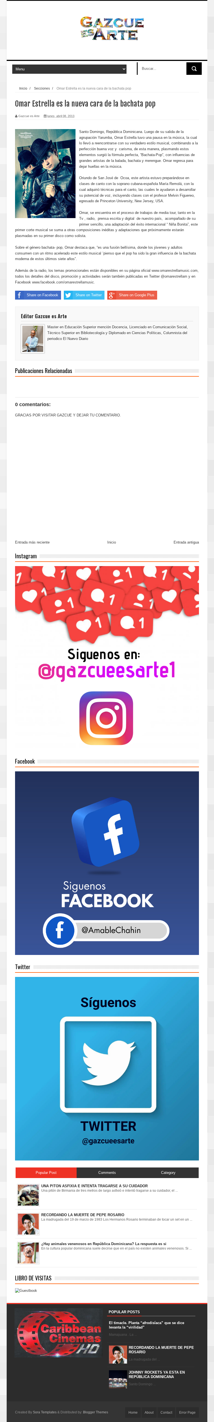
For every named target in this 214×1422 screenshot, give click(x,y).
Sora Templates (45, 1412)
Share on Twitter (89, 295)
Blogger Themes (95, 1412)
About (149, 1412)
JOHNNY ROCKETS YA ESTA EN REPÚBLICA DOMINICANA (157, 1374)
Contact (166, 1412)
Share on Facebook (42, 295)
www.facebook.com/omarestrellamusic (63, 282)
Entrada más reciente (32, 542)
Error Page (187, 1412)
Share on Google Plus (136, 295)
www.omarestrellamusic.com (175, 270)
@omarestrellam (174, 276)
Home (133, 1412)
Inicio (23, 88)
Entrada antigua (186, 542)
